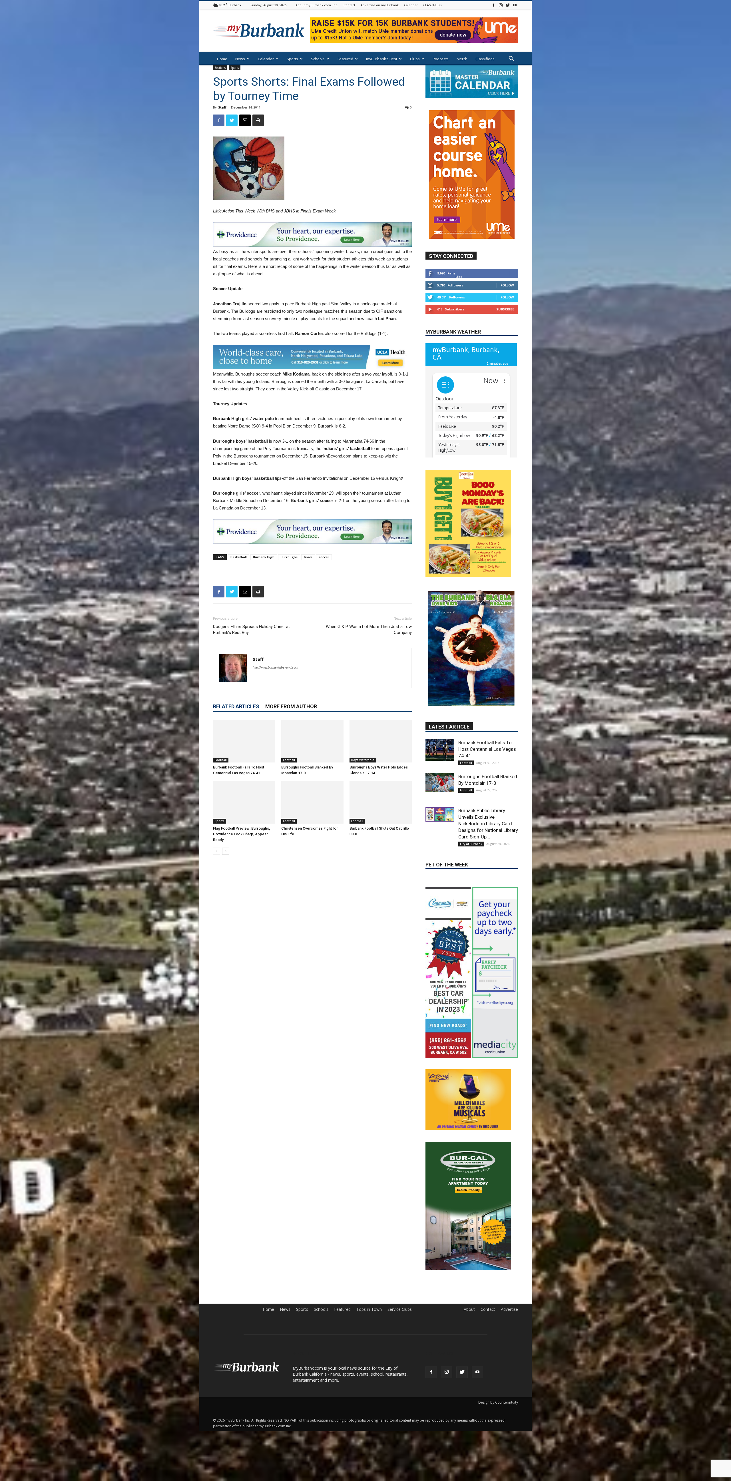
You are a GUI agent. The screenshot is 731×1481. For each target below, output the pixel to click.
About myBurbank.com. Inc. (317, 5)
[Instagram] (500, 5)
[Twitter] (508, 5)
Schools (318, 58)
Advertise (509, 1264)
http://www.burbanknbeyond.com (275, 667)
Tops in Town (369, 1264)
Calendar (411, 5)
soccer (324, 557)
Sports (292, 58)
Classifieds (485, 58)
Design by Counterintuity (498, 1356)
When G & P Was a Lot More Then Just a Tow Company (369, 629)
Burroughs (289, 557)
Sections (220, 68)
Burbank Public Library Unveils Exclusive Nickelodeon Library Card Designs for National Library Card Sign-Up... (488, 761)
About (469, 1264)
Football (221, 760)
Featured (345, 58)
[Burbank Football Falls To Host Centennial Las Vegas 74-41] (244, 741)
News (240, 58)
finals (308, 557)
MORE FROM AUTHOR (291, 706)
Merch (462, 58)
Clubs (415, 58)
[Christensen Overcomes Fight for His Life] (312, 802)
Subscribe (505, 292)
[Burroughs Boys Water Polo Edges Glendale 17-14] (381, 741)
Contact (349, 5)
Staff (222, 107)
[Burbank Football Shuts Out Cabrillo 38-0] (381, 802)
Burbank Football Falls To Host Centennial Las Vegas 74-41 (487, 686)
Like (458, 259)
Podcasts (441, 58)
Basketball (238, 557)
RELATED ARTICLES (236, 706)
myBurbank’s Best (381, 58)
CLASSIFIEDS (432, 5)
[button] (511, 59)
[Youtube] (515, 5)
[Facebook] (493, 5)
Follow (507, 268)
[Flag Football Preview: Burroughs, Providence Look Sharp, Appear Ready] (244, 802)
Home (222, 58)
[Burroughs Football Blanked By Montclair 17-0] (312, 741)
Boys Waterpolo (362, 760)
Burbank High (263, 557)
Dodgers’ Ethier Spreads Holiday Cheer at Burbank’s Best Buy (251, 629)
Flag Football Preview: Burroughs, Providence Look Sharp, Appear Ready (241, 834)
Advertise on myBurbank (380, 5)
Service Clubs (399, 1264)
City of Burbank (471, 781)
